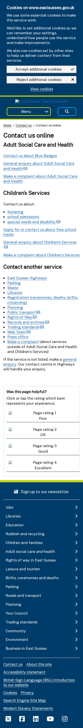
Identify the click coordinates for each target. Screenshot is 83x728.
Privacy (27, 692)
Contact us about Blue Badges (30, 155)
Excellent (43, 468)
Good (43, 451)
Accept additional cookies (38, 69)
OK (43, 434)
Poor (43, 418)
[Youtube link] (50, 719)
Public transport (21, 312)
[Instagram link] (65, 719)
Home (7, 125)
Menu (26, 111)
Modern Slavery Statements (28, 708)
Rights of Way (19, 317)
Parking (14, 282)
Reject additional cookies (38, 79)
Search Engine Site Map (24, 700)
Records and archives (26, 322)
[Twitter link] (8, 719)
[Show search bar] (67, 111)
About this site (39, 664)
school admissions (23, 216)
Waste (12, 287)
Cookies (10, 692)
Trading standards (23, 327)
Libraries (14, 292)
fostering (15, 211)
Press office (18, 336)
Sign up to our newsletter (44, 491)
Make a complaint (23, 341)
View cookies (41, 89)
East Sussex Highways (27, 278)
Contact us (24, 125)
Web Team (16, 332)
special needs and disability (31, 221)
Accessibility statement (24, 672)
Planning (15, 307)
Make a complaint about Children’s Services (41, 255)
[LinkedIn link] (36, 719)
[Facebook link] (22, 719)
